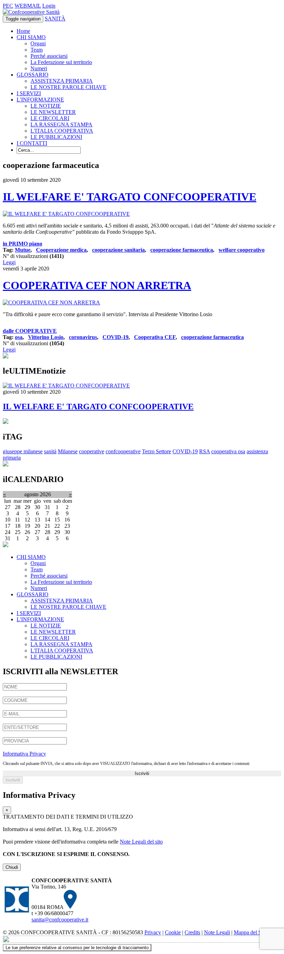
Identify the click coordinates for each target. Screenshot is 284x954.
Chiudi (12, 867)
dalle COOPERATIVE (30, 331)
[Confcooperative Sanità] (31, 12)
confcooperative (123, 451)
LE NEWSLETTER (53, 112)
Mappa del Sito (250, 932)
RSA (204, 451)
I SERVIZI (29, 93)
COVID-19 (115, 337)
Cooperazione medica (61, 250)
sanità (50, 451)
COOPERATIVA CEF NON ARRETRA (97, 285)
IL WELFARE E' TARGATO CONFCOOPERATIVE (129, 196)
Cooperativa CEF (155, 337)
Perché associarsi (49, 56)
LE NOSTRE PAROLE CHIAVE (68, 87)
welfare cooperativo (242, 250)
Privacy (152, 932)
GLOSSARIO (32, 75)
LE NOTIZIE (45, 106)
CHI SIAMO (31, 37)
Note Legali (217, 932)
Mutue (22, 250)
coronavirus (83, 337)
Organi (38, 43)
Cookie (173, 932)
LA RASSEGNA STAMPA (61, 124)
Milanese (68, 451)
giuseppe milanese (23, 451)
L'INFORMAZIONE (40, 99)
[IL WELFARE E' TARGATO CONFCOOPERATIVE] (66, 214)
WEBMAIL (28, 6)
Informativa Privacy (24, 754)
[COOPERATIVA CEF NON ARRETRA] (51, 302)
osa (19, 337)
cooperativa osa (228, 451)
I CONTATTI (32, 143)
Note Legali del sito (141, 842)
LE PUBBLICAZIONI (56, 137)
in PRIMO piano (22, 244)
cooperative (91, 451)
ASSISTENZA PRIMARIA (61, 81)
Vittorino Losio (45, 337)
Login (48, 6)
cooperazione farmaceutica (181, 250)
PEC (8, 6)
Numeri (38, 68)
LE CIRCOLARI (49, 118)
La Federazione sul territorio (61, 62)
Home (23, 31)
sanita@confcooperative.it (60, 919)
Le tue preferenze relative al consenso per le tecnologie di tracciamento (77, 947)
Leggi (9, 262)
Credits (192, 932)
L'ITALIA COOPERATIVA (61, 131)
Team (36, 50)
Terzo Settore (156, 451)
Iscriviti (142, 773)
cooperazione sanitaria (118, 250)
